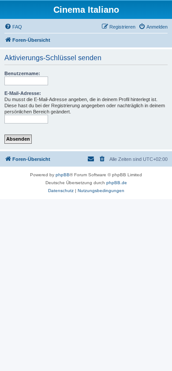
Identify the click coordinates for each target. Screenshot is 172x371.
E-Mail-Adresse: (22, 93)
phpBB (63, 174)
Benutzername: (22, 73)
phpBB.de (116, 182)
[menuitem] (13, 27)
